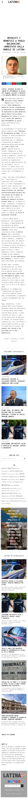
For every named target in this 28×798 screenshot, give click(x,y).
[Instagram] (14, 781)
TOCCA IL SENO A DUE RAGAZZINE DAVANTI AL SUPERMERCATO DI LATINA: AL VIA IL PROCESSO (13, 650)
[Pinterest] (14, 83)
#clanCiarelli (14, 338)
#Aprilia (11, 468)
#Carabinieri (5, 471)
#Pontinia (13, 490)
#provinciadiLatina (9, 493)
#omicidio (14, 341)
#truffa (3, 503)
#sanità (11, 498)
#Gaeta (22, 479)
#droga (11, 476)
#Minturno (20, 488)
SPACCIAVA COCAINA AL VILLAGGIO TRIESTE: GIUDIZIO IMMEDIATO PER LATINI (13, 381)
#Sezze (3, 501)
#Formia (4, 479)
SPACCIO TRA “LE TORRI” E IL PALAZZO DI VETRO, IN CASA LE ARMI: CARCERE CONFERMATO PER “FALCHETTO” (14, 683)
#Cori (17, 473)
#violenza (7, 503)
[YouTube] (19, 781)
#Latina (22, 338)
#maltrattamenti (13, 488)
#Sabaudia (19, 496)
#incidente (10, 482)
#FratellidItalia (11, 479)
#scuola (16, 498)
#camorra (6, 338)
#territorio (22, 501)
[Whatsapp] (19, 83)
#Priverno (18, 490)
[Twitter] (9, 83)
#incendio (4, 482)
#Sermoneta (21, 498)
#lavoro (12, 485)
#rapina (19, 493)
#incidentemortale (17, 482)
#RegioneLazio (6, 496)
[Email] (24, 83)
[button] (24, 458)
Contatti (13, 793)
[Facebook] (4, 83)
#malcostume (5, 488)
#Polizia (9, 490)
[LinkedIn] (16, 781)
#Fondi (22, 476)
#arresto (17, 468)
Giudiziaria (23, 52)
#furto (17, 479)
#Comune (4, 473)
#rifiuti (12, 496)
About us (19, 793)
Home (7, 793)
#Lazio (16, 485)
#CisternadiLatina (16, 471)
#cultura (6, 476)
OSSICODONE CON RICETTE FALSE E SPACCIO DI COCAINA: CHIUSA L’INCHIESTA (14, 446)
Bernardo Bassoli (7, 52)
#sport (8, 501)
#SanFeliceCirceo (5, 498)
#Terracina (14, 501)
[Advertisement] (14, 19)
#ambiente (4, 468)
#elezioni (16, 476)
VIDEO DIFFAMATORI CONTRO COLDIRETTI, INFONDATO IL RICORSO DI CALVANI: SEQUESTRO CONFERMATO (14, 717)
